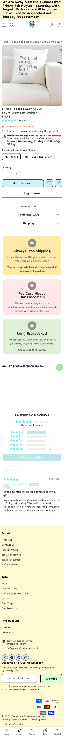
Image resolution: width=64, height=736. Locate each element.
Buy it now (32, 193)
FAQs (5, 583)
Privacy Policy (10, 549)
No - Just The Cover (38, 156)
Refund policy (10, 564)
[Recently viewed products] (59, 367)
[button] (60, 25)
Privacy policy (39, 719)
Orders (6, 627)
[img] (10, 479)
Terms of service (11, 554)
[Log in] (52, 25)
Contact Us (8, 544)
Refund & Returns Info (15, 593)
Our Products (9, 608)
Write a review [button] (32, 457)
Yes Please (11, 156)
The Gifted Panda (21, 716)
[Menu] (4, 25)
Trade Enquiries (11, 559)
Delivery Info (9, 588)
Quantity (6, 168)
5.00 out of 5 (41, 421)
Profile (6, 632)
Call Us (6, 598)
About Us (7, 539)
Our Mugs (7, 603)
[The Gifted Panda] (32, 25)
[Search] (12, 25)
